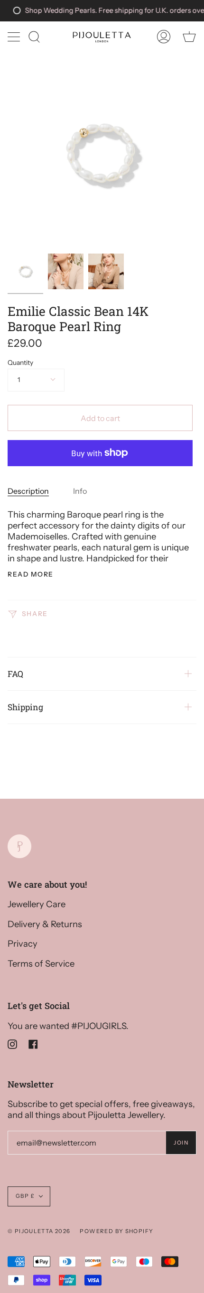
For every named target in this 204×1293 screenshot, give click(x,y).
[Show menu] (15, 36)
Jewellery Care (36, 904)
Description (28, 491)
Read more (31, 574)
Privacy (22, 943)
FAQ (15, 673)
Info (80, 491)
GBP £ (25, 1196)
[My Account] (164, 36)
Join (181, 1142)
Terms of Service (41, 963)
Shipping (25, 707)
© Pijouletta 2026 (39, 1231)
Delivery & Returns (45, 924)
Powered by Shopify (116, 1231)
